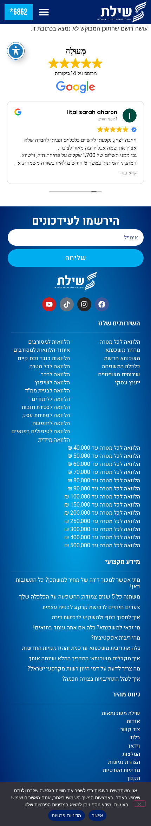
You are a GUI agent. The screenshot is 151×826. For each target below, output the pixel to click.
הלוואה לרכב (55, 375)
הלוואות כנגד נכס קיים (44, 359)
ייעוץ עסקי (127, 383)
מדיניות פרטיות (66, 815)
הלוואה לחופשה (51, 423)
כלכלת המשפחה (121, 367)
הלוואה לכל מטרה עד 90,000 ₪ (103, 489)
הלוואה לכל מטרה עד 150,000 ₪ (102, 505)
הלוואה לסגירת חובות (46, 407)
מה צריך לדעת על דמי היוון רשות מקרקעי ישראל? (83, 669)
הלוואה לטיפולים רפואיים (40, 432)
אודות (133, 722)
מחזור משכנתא (122, 350)
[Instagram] (84, 304)
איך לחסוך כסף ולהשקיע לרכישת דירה (96, 617)
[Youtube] (49, 304)
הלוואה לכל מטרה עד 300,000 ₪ (102, 530)
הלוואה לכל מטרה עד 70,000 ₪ (103, 472)
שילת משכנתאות (121, 713)
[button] (44, 12)
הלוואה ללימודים (51, 399)
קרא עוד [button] (128, 173)
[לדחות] (140, 803)
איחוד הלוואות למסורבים (41, 350)
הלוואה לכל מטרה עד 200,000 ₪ (102, 513)
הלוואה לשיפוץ (52, 383)
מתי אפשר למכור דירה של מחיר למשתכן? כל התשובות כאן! (78, 583)
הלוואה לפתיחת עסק (46, 415)
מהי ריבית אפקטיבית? (115, 638)
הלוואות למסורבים (49, 342)
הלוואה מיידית (54, 440)
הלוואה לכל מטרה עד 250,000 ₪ (102, 521)
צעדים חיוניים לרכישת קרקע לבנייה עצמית (91, 607)
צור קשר (130, 730)
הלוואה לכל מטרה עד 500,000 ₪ (102, 546)
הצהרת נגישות (124, 762)
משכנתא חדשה (122, 359)
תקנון (133, 778)
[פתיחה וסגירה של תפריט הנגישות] (15, 50)
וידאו (134, 746)
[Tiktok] (67, 304)
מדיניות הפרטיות (121, 770)
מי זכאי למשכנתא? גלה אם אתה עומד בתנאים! (86, 627)
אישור (97, 815)
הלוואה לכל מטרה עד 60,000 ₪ (103, 464)
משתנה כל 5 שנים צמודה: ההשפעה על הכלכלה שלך (79, 597)
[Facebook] (102, 304)
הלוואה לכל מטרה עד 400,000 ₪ (102, 538)
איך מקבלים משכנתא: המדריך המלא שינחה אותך (84, 658)
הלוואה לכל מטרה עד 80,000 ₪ (103, 481)
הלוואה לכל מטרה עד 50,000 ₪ (103, 456)
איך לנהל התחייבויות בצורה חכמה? (101, 679)
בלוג (135, 738)
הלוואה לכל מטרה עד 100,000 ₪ (102, 497)
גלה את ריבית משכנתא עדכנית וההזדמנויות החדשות (81, 648)
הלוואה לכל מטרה (120, 342)
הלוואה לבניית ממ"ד (47, 391)
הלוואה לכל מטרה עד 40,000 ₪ (103, 448)
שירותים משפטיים (119, 375)
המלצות (131, 754)
